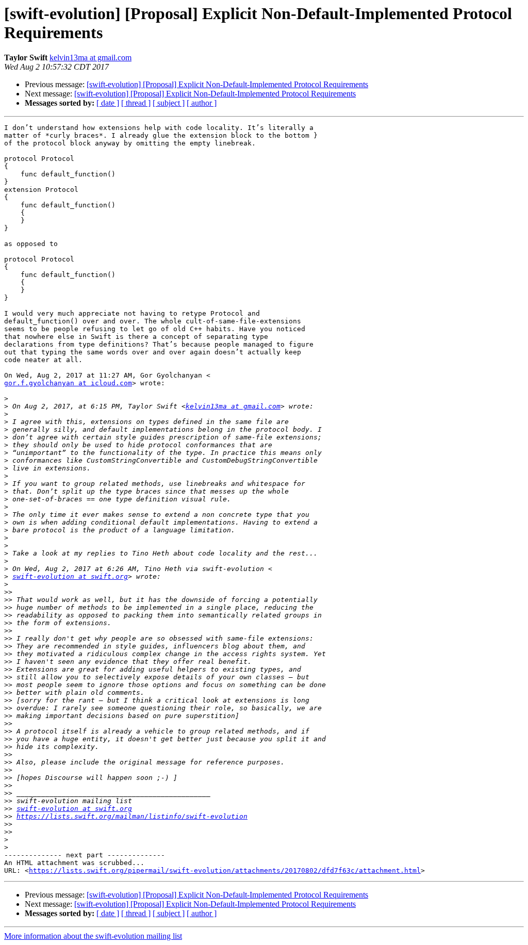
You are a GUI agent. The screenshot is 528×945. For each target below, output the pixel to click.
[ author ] (202, 103)
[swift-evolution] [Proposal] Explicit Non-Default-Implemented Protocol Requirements (227, 84)
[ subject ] (169, 103)
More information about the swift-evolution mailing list (93, 936)
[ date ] (107, 103)
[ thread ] (136, 103)
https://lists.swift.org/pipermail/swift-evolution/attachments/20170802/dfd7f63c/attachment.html (225, 870)
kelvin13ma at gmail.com (90, 57)
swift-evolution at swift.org (70, 576)
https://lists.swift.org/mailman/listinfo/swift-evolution (132, 816)
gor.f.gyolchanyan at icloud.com (68, 383)
